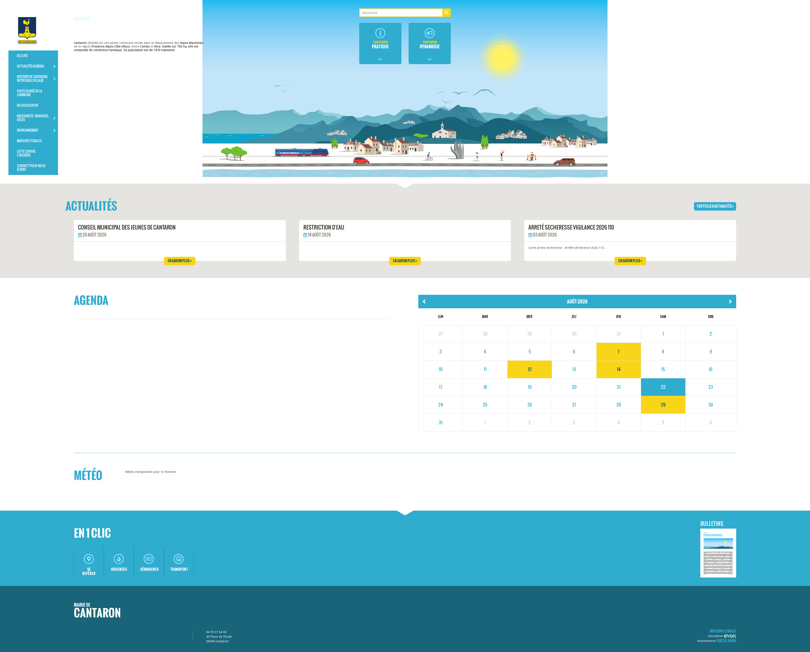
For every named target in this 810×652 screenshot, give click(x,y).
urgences (119, 569)
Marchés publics (29, 140)
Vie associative (27, 105)
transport (179, 569)
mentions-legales (723, 630)
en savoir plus (179, 260)
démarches (149, 569)
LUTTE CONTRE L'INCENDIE (26, 153)
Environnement (27, 130)
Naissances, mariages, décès (33, 118)
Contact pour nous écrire (31, 167)
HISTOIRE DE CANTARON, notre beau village (32, 78)
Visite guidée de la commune (29, 93)
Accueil (22, 55)
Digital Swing (726, 640)
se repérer (89, 571)
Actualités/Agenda (30, 66)
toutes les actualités (714, 206)
